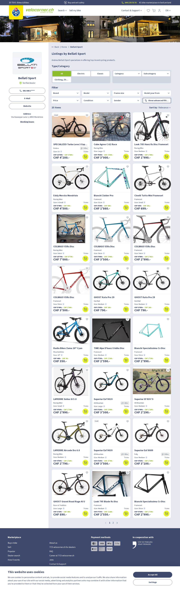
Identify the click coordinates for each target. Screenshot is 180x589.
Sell (9, 547)
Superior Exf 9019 (103, 399)
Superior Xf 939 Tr (144, 399)
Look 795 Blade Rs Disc (106, 501)
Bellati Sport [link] (76, 47)
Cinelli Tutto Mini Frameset (148, 195)
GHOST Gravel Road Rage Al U (69, 501)
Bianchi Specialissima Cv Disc (149, 348)
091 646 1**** (29, 90)
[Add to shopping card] (85, 157)
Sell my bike (75, 10)
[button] (117, 523)
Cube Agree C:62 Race (105, 144)
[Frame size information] (61, 151)
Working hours (27, 121)
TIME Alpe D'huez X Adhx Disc (109, 348)
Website (27, 106)
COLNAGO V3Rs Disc (63, 246)
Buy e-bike (12, 543)
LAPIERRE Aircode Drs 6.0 (66, 450)
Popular (11, 551)
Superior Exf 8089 (143, 450)
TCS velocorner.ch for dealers (62, 547)
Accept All (152, 574)
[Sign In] (159, 10)
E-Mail (27, 98)
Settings (153, 582)
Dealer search (14, 555)
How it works (14, 559)
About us (53, 543)
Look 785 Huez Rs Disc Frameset (151, 144)
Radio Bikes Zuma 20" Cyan (67, 348)
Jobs (51, 559)
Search (61, 10)
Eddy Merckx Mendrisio (65, 195)
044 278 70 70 (131, 2)
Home (64, 47)
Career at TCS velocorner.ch (61, 555)
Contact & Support (130, 10)
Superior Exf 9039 (103, 450)
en (167, 10)
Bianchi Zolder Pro (103, 195)
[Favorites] (148, 10)
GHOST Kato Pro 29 (104, 297)
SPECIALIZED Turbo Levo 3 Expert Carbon (70, 144)
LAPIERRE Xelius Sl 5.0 (65, 399)
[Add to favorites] (87, 115)
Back (57, 47)
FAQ (51, 551)
